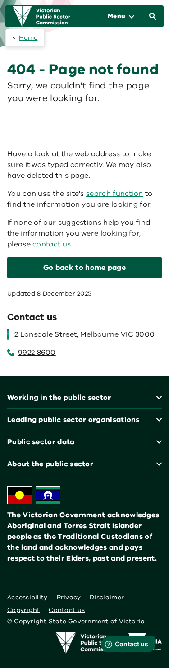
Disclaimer (107, 597)
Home (28, 37)
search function (114, 194)
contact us (51, 244)
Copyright (23, 610)
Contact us (67, 610)
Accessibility (27, 597)
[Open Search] (153, 16)
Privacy (69, 597)
